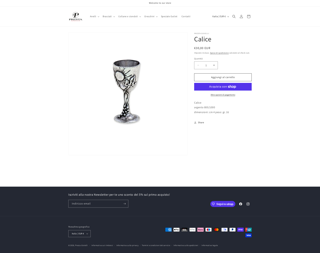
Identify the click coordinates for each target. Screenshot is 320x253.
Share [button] (201, 122)
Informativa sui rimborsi (102, 245)
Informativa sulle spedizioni (186, 245)
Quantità (198, 58)
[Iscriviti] (124, 204)
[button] (94, 16)
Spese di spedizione (219, 53)
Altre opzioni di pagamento (223, 94)
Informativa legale (210, 245)
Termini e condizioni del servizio (156, 245)
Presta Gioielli (81, 245)
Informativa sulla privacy (127, 245)
